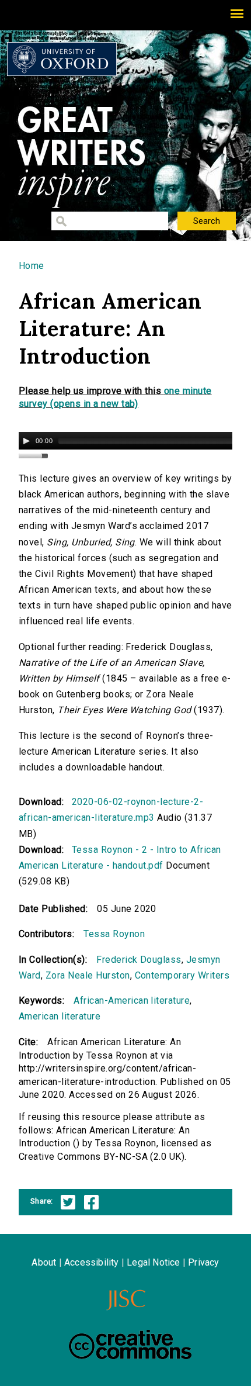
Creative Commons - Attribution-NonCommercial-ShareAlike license (130, 1344)
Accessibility (91, 1262)
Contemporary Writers (182, 975)
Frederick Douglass (139, 959)
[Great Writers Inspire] (62, 59)
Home (31, 265)
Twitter (68, 1202)
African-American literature (132, 1000)
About (44, 1262)
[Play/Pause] (26, 440)
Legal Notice (153, 1262)
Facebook (91, 1202)
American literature (59, 1016)
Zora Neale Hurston (88, 975)
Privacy (203, 1262)
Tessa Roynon (114, 933)
